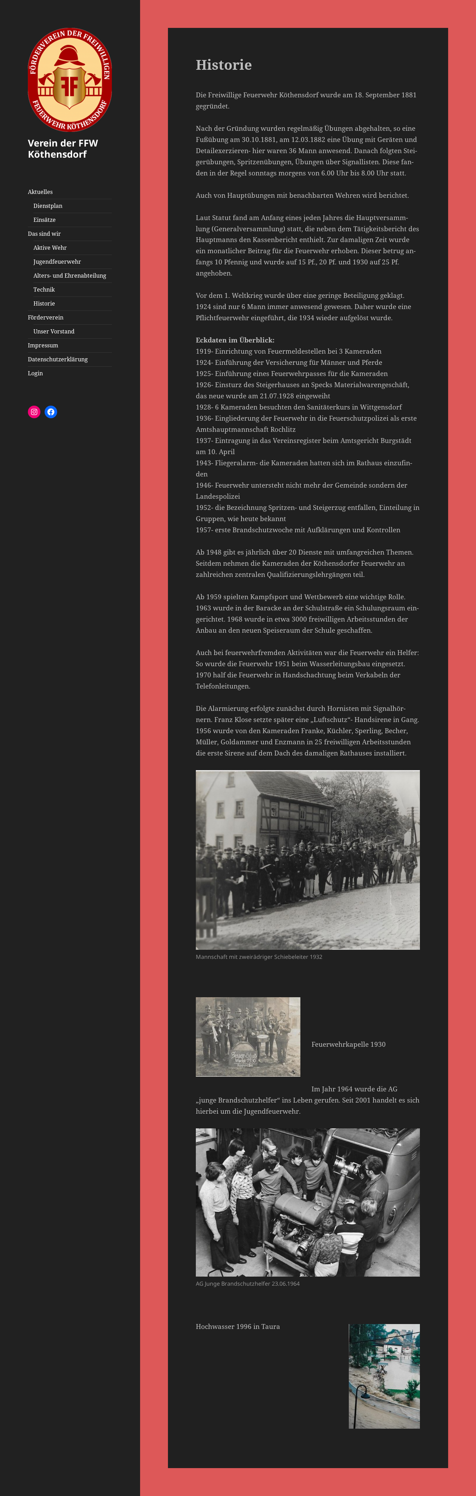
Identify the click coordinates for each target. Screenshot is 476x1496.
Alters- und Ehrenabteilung (69, 275)
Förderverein (45, 317)
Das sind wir (44, 234)
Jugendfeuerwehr (57, 261)
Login (35, 373)
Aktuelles (40, 192)
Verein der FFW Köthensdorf (63, 148)
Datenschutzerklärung (58, 359)
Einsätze (44, 220)
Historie (44, 303)
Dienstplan (47, 206)
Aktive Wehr (50, 247)
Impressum (43, 345)
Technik (44, 289)
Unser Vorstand (54, 331)
